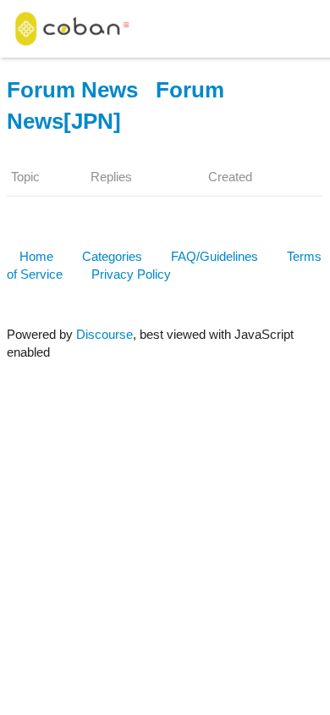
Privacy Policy (131, 274)
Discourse (104, 334)
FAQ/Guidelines (214, 256)
